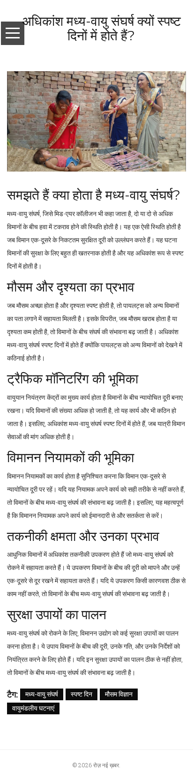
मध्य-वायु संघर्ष (41, 693)
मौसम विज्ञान (119, 693)
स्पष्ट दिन (81, 693)
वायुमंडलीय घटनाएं (33, 708)
